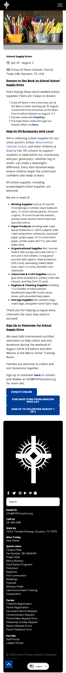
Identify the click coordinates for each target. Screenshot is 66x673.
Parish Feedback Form (19, 629)
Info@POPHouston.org (19, 513)
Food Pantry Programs (19, 564)
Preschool (12, 568)
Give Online (12, 540)
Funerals (11, 583)
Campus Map (13, 549)
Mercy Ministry (14, 560)
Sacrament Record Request (21, 611)
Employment (13, 594)
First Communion (16, 575)
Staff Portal (12, 639)
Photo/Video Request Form (21, 618)
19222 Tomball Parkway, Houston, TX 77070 (31, 531)
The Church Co (12, 658)
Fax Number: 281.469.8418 (21, 553)
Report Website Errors (19, 625)
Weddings (12, 579)
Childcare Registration (19, 603)
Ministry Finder (15, 586)
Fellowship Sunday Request (21, 622)
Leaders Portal (14, 643)
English (39, 666)
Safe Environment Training (21, 590)
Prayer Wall (12, 557)
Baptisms (11, 572)
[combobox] (38, 666)
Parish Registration (17, 607)
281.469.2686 (13, 522)
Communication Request (20, 614)
